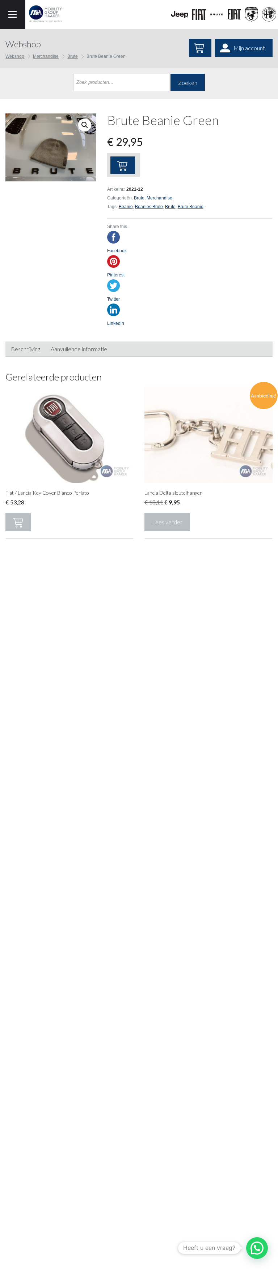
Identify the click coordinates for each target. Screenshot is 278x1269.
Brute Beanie (190, 206)
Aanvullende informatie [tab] (79, 348)
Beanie (126, 206)
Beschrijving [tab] (25, 348)
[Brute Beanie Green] (50, 147)
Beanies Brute (149, 206)
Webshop (14, 56)
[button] (257, 1248)
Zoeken (187, 82)
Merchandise (46, 56)
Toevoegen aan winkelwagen (122, 165)
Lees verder (167, 522)
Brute (72, 56)
